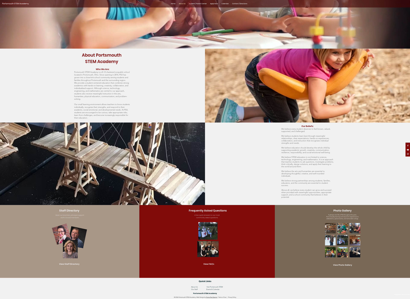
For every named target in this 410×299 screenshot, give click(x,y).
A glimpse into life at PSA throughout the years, (342, 215)
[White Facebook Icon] (408, 145)
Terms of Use (222, 297)
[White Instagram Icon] (408, 154)
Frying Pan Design (211, 297)
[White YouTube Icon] (408, 150)
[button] (330, 228)
